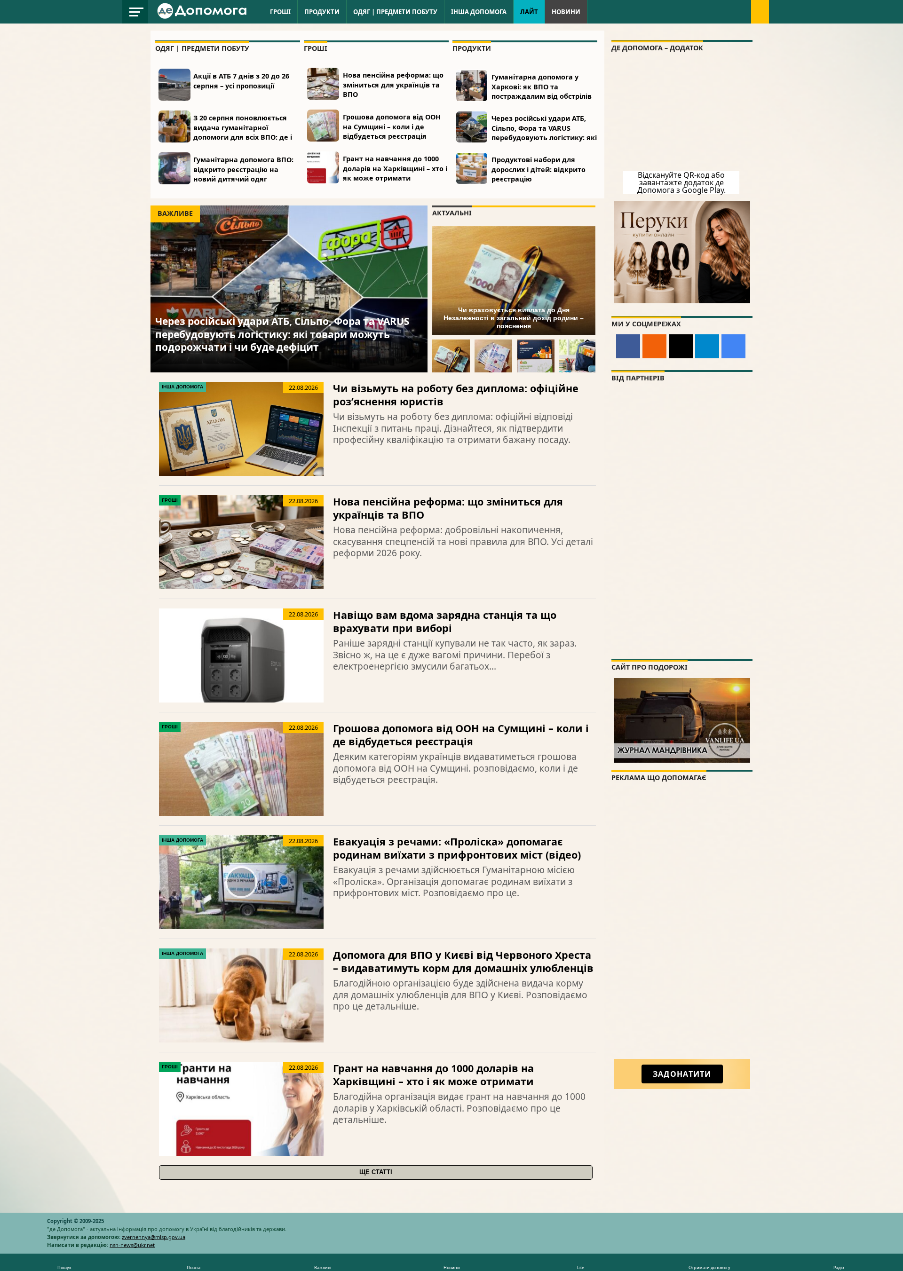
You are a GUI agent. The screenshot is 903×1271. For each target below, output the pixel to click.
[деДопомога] (203, 17)
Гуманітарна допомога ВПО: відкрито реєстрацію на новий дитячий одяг (243, 169)
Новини (566, 12)
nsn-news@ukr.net (132, 1244)
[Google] (733, 346)
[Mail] (681, 346)
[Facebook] (628, 346)
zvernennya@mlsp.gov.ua (153, 1236)
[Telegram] (707, 346)
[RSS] (654, 346)
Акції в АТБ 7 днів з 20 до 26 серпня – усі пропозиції (241, 80)
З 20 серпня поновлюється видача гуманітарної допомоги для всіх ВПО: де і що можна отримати (242, 131)
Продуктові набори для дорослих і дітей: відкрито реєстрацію (538, 169)
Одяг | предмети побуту (395, 12)
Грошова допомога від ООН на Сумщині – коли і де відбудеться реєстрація (392, 126)
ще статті (375, 1172)
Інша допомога (479, 12)
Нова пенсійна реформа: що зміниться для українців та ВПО (393, 84)
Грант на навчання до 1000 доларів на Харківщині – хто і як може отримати (395, 168)
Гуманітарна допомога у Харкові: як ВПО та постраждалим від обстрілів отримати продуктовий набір (544, 91)
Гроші (280, 12)
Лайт (529, 12)
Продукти (322, 12)
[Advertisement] (682, 929)
